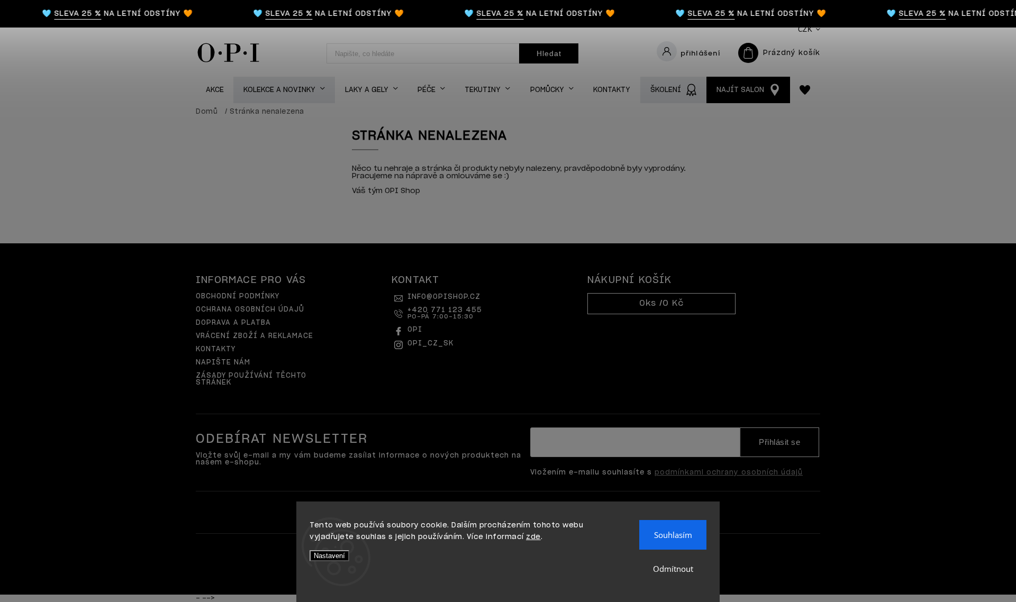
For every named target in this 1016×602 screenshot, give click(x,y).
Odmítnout (673, 568)
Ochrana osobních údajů (250, 309)
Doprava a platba (233, 323)
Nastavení (329, 556)
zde (533, 537)
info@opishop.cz (443, 297)
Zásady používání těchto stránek (251, 379)
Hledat (549, 53)
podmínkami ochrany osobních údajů (729, 472)
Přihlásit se (779, 442)
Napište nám (223, 362)
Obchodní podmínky (237, 296)
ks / (661, 303)
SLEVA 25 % (73, 13)
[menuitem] (214, 90)
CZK (805, 29)
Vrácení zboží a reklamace (254, 336)
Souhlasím (673, 535)
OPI (414, 329)
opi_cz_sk (430, 343)
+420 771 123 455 (444, 313)
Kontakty (215, 349)
